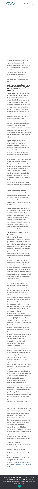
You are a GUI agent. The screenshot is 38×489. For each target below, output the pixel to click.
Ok (19, 486)
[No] (36, 482)
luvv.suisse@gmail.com (21, 462)
